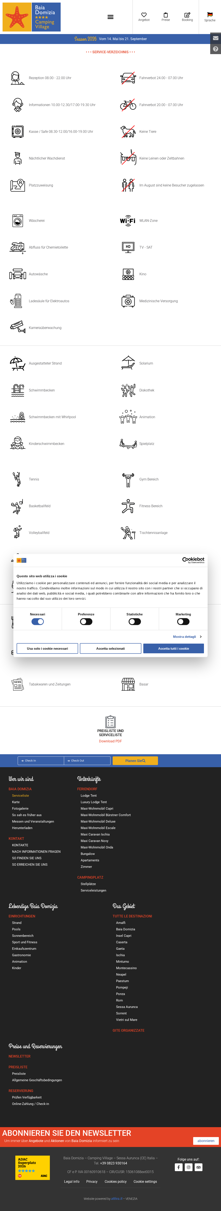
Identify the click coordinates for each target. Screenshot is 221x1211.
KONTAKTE (20, 845)
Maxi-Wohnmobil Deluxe (98, 821)
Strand (16, 923)
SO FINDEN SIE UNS (26, 858)
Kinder (16, 968)
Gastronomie (21, 955)
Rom (119, 1000)
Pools (16, 929)
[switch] (86, 621)
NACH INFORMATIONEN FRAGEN (36, 852)
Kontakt (16, 839)
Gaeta (120, 949)
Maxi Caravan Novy (94, 841)
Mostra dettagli (184, 636)
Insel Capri (123, 936)
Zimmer (86, 867)
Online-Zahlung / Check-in (30, 1104)
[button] (110, 17)
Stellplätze (88, 884)
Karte (16, 802)
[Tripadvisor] (198, 1167)
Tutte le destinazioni (132, 916)
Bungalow (88, 854)
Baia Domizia (20, 789)
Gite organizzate (128, 1030)
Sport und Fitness (24, 942)
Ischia (120, 955)
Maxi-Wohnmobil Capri (97, 808)
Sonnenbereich (22, 936)
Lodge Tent (89, 796)
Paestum (122, 981)
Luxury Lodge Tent (94, 802)
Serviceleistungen (93, 890)
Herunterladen (22, 828)
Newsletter (19, 1056)
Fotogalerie (20, 808)
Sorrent (121, 1013)
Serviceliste (20, 796)
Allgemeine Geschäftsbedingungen (37, 1080)
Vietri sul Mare (126, 1020)
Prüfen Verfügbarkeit (27, 1097)
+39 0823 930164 (113, 1163)
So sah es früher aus (27, 815)
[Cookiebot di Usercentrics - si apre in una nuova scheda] (185, 560)
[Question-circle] (215, 48)
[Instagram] (189, 1167)
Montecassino (126, 968)
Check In (30, 760)
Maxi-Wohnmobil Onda (97, 847)
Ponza (120, 994)
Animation (19, 962)
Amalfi (120, 923)
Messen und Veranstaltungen (33, 821)
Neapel (121, 974)
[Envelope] (215, 38)
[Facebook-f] (179, 1167)
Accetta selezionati (110, 648)
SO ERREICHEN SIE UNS (29, 865)
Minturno (122, 962)
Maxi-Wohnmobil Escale (98, 828)
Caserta (121, 942)
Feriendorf (87, 789)
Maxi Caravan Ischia (95, 834)
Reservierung (21, 1091)
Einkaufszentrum (24, 949)
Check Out (77, 760)
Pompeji (122, 987)
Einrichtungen (22, 916)
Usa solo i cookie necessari (47, 648)
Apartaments (90, 860)
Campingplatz (90, 877)
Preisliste (18, 1067)
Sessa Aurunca (127, 1007)
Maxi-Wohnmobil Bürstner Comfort (106, 815)
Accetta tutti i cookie (173, 648)
